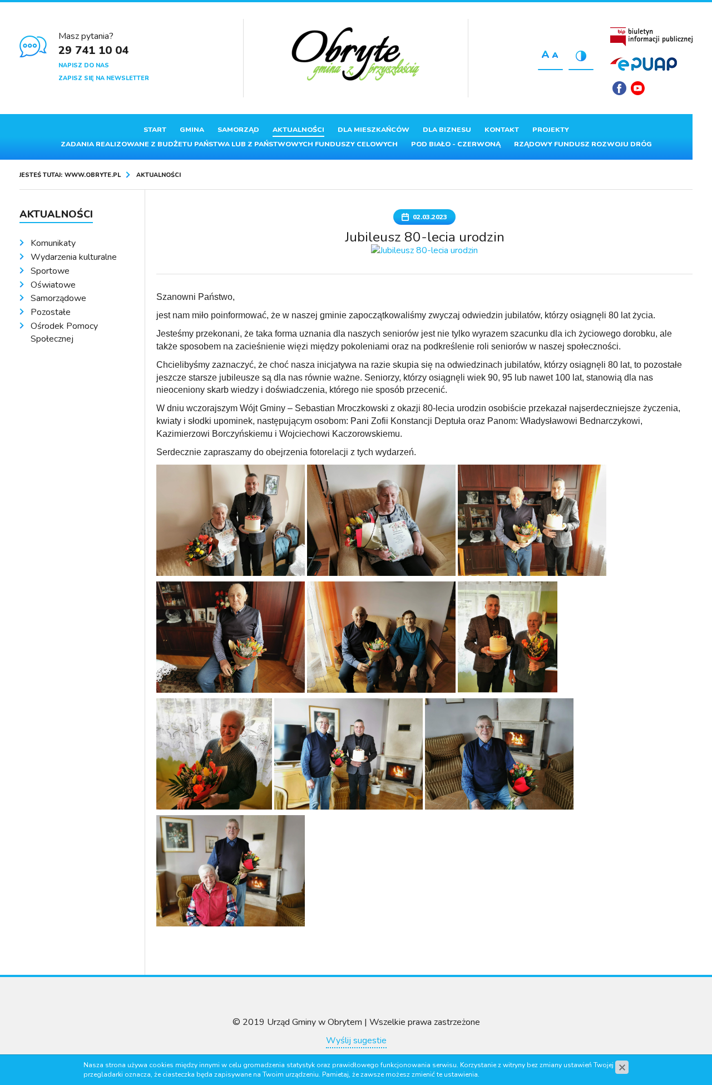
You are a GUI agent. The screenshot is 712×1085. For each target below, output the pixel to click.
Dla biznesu (447, 129)
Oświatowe (53, 285)
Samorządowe (58, 298)
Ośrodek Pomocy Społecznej (64, 332)
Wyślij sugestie (356, 1040)
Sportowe (50, 271)
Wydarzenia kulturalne (74, 257)
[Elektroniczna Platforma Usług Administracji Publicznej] (643, 64)
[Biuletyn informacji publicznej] (651, 36)
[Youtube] (638, 88)
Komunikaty (53, 243)
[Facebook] (619, 88)
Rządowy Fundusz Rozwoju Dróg (583, 144)
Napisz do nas (83, 65)
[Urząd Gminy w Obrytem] (355, 55)
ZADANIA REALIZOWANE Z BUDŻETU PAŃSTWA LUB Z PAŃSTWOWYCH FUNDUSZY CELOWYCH (229, 144)
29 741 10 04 (93, 50)
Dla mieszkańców (373, 129)
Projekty (550, 129)
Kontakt (501, 129)
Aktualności (298, 129)
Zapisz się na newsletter (103, 78)
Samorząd (238, 129)
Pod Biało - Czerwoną (456, 144)
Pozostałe (51, 312)
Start (155, 129)
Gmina (192, 129)
